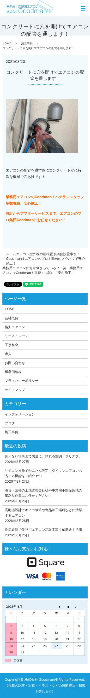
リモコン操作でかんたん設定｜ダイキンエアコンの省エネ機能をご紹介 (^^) (43, 473)
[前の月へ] (56, 606)
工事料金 (11, 345)
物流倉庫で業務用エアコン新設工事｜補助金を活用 (43, 529)
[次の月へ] (78, 606)
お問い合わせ (15, 363)
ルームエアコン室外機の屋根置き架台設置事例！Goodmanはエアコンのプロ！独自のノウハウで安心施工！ (45, 258)
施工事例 (27, 43)
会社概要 (11, 318)
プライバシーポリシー (21, 381)
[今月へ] (67, 606)
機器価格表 (13, 372)
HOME (6, 43)
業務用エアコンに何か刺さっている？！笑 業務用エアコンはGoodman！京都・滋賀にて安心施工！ (42, 270)
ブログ (10, 423)
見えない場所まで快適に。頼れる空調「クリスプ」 (43, 456)
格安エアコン (15, 327)
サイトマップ (15, 390)
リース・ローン (16, 336)
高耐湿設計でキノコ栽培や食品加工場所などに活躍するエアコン (43, 512)
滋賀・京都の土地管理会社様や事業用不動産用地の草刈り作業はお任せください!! (43, 492)
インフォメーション (20, 414)
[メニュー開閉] (83, 8)
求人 (8, 354)
